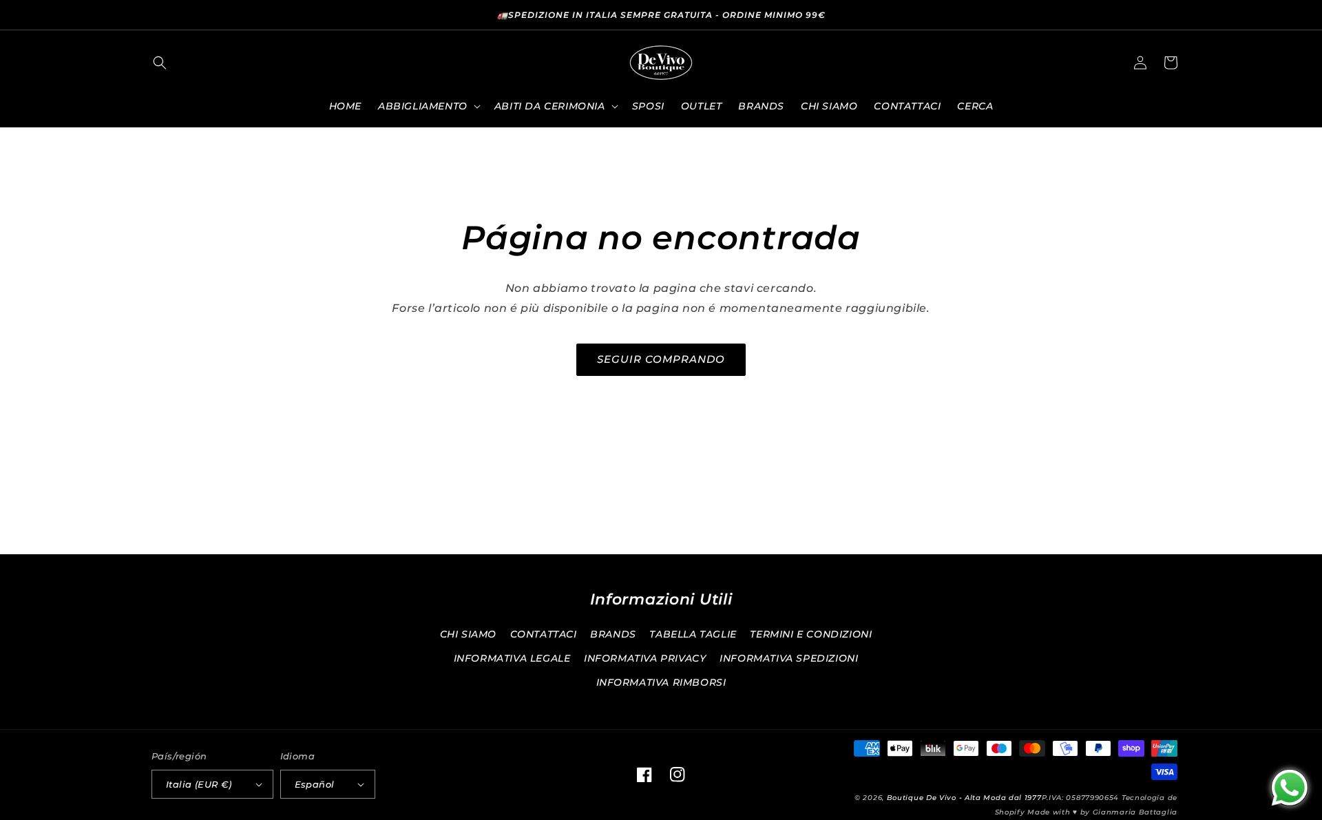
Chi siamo (468, 634)
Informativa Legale (512, 658)
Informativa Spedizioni (789, 658)
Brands (613, 634)
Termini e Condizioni (811, 634)
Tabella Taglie (692, 634)
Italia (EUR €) (199, 784)
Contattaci (543, 634)
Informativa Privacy (645, 658)
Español (315, 784)
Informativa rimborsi (661, 682)
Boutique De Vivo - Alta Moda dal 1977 (964, 797)
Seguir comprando (661, 359)
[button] (160, 63)
